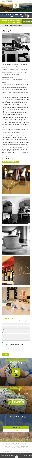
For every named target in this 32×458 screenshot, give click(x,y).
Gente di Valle (16, 427)
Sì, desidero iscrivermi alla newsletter (12, 342)
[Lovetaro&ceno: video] (16, 21)
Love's (16, 431)
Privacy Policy (26, 451)
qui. (23, 453)
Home (3, 29)
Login (3, 1)
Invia (5, 354)
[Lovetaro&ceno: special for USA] (16, 15)
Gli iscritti (7, 29)
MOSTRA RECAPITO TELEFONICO (10, 162)
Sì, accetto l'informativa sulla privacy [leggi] (13, 344)
